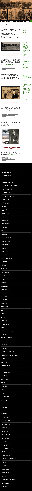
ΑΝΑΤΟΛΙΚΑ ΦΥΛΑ (4, 231)
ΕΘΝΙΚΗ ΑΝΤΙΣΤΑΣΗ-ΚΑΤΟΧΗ (5, 428)
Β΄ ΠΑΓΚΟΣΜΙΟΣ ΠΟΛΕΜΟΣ (7, 157)
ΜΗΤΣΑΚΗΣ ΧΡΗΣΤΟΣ (4, 376)
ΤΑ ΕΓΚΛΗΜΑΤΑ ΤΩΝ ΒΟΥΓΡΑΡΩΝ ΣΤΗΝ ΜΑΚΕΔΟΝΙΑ (8, 361)
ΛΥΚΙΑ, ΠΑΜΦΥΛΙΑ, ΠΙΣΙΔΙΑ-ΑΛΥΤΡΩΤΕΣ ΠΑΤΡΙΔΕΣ (8, 196)
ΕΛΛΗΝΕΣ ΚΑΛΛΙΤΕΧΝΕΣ (4, 283)
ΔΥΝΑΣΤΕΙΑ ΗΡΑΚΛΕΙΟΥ (5, 244)
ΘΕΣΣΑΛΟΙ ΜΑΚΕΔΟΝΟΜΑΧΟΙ (5, 365)
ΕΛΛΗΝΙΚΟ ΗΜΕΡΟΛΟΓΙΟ (10, 125)
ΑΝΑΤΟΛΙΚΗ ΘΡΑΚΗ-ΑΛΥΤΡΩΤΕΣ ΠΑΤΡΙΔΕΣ (7, 182)
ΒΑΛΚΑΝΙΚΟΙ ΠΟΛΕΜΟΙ (26, 49)
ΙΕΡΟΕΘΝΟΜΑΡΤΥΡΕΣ (4, 330)
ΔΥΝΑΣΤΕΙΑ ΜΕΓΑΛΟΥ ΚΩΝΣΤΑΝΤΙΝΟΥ (7, 254)
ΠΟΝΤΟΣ (25, 94)
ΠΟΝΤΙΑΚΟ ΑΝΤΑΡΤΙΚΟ (5, 407)
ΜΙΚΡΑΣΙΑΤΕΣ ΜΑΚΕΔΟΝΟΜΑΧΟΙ (6, 372)
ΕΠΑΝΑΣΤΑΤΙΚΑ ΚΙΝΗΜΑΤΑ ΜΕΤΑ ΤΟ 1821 (7, 437)
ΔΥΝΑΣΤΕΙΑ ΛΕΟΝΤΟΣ (4, 251)
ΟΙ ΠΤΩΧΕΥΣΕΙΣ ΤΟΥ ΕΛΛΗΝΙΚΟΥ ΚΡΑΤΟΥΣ (7, 448)
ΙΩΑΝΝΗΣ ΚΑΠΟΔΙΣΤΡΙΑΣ (5, 438)
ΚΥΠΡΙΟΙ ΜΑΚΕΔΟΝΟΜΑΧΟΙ (5, 369)
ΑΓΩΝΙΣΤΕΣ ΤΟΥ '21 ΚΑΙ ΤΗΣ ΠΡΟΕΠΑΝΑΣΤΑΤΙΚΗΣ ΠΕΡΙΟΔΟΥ (9, 171)
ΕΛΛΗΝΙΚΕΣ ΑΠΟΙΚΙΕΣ (4, 293)
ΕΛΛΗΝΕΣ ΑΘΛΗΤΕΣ (3, 282)
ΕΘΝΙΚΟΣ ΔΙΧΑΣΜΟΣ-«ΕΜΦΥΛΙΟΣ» (6, 430)
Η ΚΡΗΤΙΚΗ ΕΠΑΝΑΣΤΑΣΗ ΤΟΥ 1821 (6, 345)
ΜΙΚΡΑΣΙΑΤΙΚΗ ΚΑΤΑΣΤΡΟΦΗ (5, 444)
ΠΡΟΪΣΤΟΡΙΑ (3, 210)
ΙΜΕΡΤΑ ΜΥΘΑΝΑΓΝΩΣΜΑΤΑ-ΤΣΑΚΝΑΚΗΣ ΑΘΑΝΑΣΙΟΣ (9, 479)
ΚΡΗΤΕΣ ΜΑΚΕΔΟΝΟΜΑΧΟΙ (5, 368)
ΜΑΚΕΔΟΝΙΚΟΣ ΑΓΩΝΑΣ (5, 358)
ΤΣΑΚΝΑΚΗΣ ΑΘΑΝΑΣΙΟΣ (26, 103)
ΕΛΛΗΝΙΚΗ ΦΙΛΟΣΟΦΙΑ (4, 472)
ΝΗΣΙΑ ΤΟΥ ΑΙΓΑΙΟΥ (3, 382)
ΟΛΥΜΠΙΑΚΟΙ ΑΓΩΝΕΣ (4, 399)
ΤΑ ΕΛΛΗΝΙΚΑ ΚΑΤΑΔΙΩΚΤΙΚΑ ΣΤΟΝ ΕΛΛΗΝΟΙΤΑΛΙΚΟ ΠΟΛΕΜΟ (8, 159)
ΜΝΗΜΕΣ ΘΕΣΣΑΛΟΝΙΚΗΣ (4, 379)
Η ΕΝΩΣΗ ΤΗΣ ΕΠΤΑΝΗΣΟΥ (5, 397)
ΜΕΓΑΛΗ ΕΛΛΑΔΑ (3, 375)
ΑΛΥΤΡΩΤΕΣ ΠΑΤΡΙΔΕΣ (4, 178)
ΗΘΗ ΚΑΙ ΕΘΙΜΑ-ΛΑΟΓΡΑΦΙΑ (26, 75)
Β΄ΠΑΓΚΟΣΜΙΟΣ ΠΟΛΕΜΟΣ (4, 74)
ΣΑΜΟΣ (3, 392)
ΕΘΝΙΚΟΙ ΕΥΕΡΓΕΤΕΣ (4, 278)
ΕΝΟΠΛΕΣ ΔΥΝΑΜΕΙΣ (4, 296)
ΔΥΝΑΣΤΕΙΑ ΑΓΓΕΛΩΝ (4, 234)
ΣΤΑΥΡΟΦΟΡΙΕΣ (4, 262)
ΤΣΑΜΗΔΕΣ (3, 314)
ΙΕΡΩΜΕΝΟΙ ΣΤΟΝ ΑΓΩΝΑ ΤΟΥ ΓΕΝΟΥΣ (6, 337)
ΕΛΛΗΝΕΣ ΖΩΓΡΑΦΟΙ (4, 285)
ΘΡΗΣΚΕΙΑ (2, 327)
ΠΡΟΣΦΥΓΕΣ (3, 451)
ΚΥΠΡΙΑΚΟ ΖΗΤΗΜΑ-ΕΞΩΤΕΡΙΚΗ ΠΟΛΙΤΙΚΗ (7, 351)
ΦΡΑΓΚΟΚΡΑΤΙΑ (4, 265)
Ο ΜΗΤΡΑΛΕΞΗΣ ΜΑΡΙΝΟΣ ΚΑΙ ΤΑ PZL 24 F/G (10, 123)
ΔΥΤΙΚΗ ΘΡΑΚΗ (3, 323)
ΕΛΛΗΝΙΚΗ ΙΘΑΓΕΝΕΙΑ (4, 307)
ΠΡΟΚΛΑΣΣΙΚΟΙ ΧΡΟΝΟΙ (5, 223)
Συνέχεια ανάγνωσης (9, 64)
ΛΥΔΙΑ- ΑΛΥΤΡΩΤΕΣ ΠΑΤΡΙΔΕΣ (5, 195)
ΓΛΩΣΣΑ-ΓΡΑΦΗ (3, 268)
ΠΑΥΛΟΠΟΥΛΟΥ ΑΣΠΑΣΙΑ (5, 324)
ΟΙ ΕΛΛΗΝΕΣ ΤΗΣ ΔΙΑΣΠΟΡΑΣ (26, 89)
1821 (25, 42)
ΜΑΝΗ (2, 403)
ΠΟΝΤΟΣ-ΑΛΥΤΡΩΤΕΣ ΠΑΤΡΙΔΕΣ (6, 199)
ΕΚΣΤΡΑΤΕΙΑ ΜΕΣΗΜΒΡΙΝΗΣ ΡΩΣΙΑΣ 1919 (7, 420)
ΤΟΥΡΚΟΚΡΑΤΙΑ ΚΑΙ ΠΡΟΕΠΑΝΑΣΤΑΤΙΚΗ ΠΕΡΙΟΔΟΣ (26, 102)
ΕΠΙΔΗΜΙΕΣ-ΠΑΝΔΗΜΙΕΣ (4, 303)
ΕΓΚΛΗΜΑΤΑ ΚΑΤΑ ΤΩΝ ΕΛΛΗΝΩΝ (26, 54)
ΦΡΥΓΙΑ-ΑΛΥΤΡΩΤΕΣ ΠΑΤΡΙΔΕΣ (6, 200)
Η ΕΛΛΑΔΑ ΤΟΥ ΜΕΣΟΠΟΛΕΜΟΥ (6, 434)
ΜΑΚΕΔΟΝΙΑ (2, 354)
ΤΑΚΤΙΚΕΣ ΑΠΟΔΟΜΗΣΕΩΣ (5, 455)
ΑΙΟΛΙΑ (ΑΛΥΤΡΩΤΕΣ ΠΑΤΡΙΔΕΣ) (6, 179)
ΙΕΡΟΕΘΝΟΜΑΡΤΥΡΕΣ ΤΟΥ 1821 (6, 175)
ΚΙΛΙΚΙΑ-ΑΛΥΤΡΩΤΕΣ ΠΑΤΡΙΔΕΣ (6, 193)
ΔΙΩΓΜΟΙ (3, 238)
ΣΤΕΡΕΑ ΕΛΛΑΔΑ (3, 413)
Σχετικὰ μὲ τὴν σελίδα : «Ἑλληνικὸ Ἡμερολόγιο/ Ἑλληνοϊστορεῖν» (22, 21)
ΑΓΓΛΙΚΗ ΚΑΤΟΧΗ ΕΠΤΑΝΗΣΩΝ (5, 396)
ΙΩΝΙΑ (2, 338)
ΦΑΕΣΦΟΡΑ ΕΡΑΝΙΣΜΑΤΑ (5, 483)
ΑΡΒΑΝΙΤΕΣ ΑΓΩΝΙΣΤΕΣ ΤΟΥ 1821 (6, 172)
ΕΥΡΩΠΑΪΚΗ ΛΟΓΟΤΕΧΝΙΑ (5, 476)
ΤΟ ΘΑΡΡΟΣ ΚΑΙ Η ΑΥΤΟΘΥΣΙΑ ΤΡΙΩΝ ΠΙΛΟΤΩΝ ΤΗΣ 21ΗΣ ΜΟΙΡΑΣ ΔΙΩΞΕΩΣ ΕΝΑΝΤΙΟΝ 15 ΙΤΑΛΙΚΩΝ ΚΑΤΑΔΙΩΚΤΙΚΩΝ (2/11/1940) (10, 78)
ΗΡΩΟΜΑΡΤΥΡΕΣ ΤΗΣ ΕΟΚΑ (5, 316)
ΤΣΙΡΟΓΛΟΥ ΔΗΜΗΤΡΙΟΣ (4, 486)
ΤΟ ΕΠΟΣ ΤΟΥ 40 (4, 116)
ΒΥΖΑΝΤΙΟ (2, 230)
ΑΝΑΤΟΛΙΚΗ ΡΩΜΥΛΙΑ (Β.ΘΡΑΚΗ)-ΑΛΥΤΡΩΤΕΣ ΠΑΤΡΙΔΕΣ (9, 185)
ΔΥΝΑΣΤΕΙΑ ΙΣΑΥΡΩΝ (4, 248)
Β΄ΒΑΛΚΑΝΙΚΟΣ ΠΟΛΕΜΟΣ (5, 421)
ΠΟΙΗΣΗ (3, 275)
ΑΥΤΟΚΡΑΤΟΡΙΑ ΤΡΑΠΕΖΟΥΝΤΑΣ (6, 237)
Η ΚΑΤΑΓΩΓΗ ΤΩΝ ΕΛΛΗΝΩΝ (26, 76)
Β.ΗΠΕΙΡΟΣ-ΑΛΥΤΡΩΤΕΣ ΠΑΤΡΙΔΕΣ (6, 186)
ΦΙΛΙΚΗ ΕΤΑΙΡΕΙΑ (4, 465)
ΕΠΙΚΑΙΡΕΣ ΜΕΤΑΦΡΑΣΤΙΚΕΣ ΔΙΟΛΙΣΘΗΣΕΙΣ (7, 473)
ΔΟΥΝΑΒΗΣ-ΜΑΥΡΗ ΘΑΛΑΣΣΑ (5, 289)
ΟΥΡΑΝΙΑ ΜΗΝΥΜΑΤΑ (4, 400)
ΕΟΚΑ (25, 71)
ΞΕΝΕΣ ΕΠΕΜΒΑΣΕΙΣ (26, 88)
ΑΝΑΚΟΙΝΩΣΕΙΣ (3, 202)
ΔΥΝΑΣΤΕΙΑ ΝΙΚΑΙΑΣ (4, 255)
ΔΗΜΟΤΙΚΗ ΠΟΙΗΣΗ (4, 276)
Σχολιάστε (15, 125)
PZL (2, 157)
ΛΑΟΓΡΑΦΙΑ (2, 352)
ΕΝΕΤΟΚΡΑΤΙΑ (3, 462)
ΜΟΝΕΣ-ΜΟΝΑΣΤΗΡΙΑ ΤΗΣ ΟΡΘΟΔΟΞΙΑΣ (7, 331)
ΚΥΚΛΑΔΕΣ (3, 390)
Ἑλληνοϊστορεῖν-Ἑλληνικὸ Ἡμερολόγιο (7, 21)
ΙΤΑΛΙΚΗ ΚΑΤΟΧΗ (4, 386)
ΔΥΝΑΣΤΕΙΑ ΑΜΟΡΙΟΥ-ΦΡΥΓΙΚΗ (6, 240)
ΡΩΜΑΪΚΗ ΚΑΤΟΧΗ (4, 224)
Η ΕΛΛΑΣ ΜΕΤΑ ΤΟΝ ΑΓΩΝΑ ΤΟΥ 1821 (6, 435)
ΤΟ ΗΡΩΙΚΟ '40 (14, 74)
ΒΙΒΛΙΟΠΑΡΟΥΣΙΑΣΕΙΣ (4, 227)
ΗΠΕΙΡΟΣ (24, 77)
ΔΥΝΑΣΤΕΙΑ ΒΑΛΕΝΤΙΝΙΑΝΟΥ (5, 241)
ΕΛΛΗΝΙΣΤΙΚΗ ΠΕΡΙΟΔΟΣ (5, 213)
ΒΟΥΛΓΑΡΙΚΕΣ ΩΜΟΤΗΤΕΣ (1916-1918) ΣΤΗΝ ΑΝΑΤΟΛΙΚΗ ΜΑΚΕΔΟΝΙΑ (26, 30)
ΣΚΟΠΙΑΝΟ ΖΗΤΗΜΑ (4, 359)
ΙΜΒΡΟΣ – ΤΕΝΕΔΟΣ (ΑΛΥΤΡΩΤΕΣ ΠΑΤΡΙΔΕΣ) (7, 189)
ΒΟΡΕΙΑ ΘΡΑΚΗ (4, 321)
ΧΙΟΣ (2, 393)
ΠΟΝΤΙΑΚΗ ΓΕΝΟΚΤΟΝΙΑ (5, 406)
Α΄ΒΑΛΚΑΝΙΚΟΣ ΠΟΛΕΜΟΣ (5, 417)
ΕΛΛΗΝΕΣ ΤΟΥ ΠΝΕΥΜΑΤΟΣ (4, 292)
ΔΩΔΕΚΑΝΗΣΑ (3, 383)
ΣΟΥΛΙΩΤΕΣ (3, 313)
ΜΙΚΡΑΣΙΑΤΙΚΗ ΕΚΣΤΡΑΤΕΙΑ (5, 441)
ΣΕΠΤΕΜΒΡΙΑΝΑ (4, 452)
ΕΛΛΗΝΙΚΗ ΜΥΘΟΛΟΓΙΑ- (5, 469)
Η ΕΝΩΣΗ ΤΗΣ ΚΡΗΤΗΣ (4, 344)
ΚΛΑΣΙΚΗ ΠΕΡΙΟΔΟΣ (4, 216)
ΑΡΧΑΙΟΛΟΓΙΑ (25, 46)
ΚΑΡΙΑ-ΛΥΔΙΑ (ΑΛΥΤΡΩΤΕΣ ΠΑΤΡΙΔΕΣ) (6, 192)
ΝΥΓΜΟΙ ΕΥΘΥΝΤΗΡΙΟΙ (4, 482)
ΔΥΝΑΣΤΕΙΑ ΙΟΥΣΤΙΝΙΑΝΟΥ (5, 247)
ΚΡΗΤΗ (2, 341)
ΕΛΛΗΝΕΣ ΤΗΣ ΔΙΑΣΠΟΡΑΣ (4, 286)
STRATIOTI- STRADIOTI (5, 459)
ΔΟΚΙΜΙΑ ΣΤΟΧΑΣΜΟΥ (4, 468)
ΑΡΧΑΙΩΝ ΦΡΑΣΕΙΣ (4, 269)
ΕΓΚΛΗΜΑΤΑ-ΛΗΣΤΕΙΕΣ (5, 427)
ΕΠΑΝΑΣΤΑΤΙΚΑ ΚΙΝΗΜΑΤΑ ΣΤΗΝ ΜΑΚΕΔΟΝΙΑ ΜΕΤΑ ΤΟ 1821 (9, 355)
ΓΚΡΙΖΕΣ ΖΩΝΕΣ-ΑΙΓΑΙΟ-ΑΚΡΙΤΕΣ (6, 424)
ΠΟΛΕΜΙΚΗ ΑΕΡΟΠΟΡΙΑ (10, 74)
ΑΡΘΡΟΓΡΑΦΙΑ (25, 45)
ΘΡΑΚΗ (28, 77)
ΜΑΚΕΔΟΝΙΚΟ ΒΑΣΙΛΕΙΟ (5, 217)
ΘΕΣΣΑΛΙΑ (2, 317)
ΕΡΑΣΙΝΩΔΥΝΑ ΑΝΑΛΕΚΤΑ (5, 475)
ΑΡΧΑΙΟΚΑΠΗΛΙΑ (4, 209)
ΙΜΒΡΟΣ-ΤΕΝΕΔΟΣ (4, 389)
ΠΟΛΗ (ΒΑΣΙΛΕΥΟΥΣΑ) (4, 261)
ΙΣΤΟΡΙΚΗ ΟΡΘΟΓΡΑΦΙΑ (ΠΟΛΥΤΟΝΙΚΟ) (7, 272)
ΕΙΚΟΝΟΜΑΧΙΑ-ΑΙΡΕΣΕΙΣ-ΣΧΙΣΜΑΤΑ (6, 258)
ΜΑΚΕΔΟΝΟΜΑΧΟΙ (27, 84)
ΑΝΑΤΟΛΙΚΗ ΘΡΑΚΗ (4, 320)
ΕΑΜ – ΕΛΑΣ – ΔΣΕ (4, 431)
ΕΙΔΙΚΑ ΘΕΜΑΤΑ (3, 279)
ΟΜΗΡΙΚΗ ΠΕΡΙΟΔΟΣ (4, 220)
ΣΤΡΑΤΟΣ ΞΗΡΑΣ (4, 300)
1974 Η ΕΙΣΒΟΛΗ (4, 348)
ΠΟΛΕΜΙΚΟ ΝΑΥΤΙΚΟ (4, 299)
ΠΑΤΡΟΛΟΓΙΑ (3, 334)
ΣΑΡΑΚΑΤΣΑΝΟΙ (3, 410)
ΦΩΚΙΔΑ (3, 414)
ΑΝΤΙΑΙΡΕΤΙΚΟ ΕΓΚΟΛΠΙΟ (4, 203)
